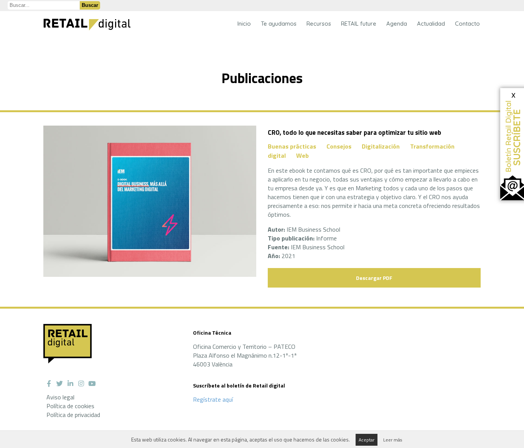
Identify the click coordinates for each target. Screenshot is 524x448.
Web (302, 155)
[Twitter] (59, 384)
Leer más (392, 439)
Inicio (244, 23)
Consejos (338, 146)
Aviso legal (60, 397)
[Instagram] (81, 384)
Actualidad (431, 23)
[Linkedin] (70, 384)
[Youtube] (91, 384)
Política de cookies (70, 405)
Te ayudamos (279, 23)
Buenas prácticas (292, 146)
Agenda (396, 23)
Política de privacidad (73, 414)
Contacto (467, 23)
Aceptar (366, 439)
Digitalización (381, 146)
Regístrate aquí (213, 399)
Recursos (318, 23)
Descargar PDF (374, 278)
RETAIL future (358, 23)
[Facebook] (48, 384)
